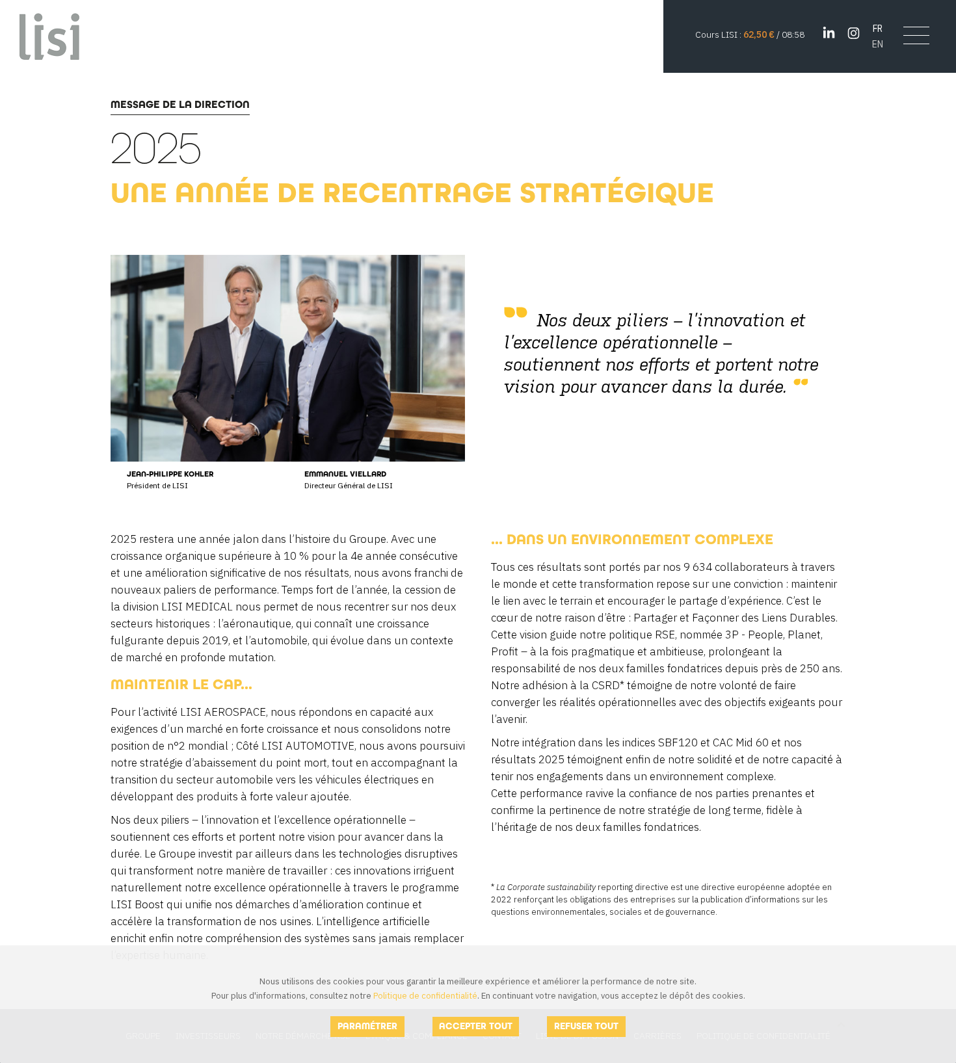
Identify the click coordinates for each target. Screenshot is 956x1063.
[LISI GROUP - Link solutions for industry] (50, 35)
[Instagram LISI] (853, 33)
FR (878, 28)
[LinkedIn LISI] (828, 33)
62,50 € (759, 34)
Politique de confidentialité (425, 995)
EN (877, 43)
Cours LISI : (719, 34)
